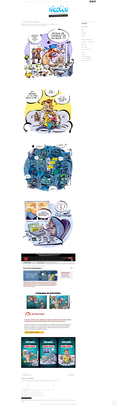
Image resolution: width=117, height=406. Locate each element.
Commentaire (24, 389)
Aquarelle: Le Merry (27, 375)
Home (24, 1)
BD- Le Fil (84, 45)
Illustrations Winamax (86, 49)
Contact (66, 1)
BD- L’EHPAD (71, 375)
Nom (22, 391)
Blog (49, 1)
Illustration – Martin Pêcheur (88, 41)
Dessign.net (74, 404)
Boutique (55, 1)
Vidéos (43, 1)
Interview (84, 34)
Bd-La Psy (84, 43)
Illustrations (31, 1)
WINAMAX (43, 25)
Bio (61, 1)
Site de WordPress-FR (86, 60)
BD (38, 1)
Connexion (84, 54)
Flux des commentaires (87, 58)
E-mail (23, 393)
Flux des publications (86, 56)
